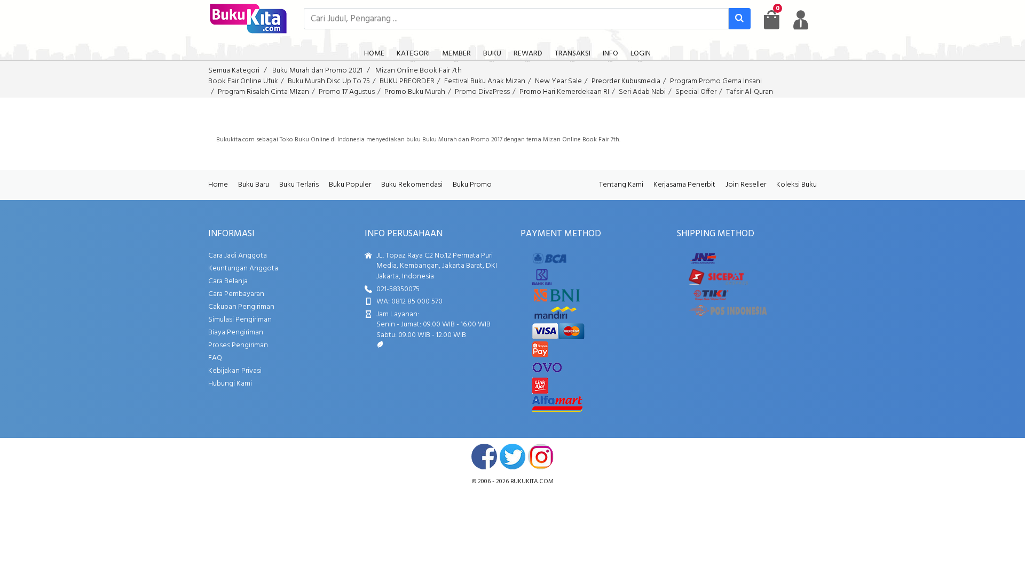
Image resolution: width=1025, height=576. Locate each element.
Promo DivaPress (482, 92)
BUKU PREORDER (407, 81)
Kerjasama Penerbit (684, 185)
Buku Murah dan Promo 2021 (317, 71)
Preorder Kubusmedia (626, 81)
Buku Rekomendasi (412, 185)
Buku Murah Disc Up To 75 (329, 81)
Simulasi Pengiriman (240, 320)
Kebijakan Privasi (235, 371)
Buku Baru (253, 185)
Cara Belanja (228, 281)
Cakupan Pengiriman (241, 307)
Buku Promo (472, 185)
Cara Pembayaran (236, 294)
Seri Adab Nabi (642, 92)
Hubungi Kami (230, 384)
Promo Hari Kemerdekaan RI (564, 92)
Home (218, 185)
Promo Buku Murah (414, 92)
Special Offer (695, 92)
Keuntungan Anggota (243, 268)
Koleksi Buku (796, 185)
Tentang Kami (621, 185)
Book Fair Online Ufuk (243, 81)
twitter (512, 456)
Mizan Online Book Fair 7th (418, 71)
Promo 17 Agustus (347, 92)
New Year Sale (558, 81)
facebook (484, 456)
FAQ (215, 358)
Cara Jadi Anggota (237, 256)
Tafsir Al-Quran (749, 92)
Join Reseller (746, 185)
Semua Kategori (233, 71)
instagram (540, 456)
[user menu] (801, 20)
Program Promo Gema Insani (716, 81)
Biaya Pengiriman (235, 332)
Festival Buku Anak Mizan (484, 81)
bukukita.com (532, 481)
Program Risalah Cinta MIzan (263, 92)
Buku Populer (350, 185)
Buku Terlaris (299, 185)
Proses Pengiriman (238, 345)
